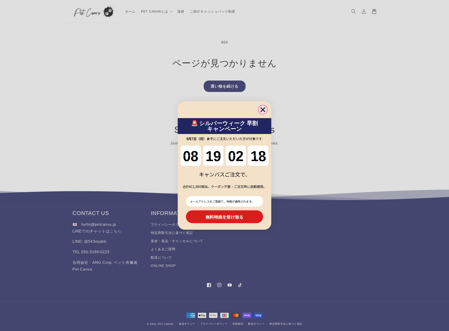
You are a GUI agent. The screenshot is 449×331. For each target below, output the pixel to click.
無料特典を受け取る (224, 217)
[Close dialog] (263, 109)
